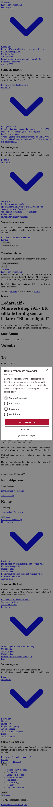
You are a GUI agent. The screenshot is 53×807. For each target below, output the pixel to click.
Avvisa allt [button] (27, 429)
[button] (26, 435)
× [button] (47, 370)
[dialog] (26, 403)
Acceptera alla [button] (27, 422)
